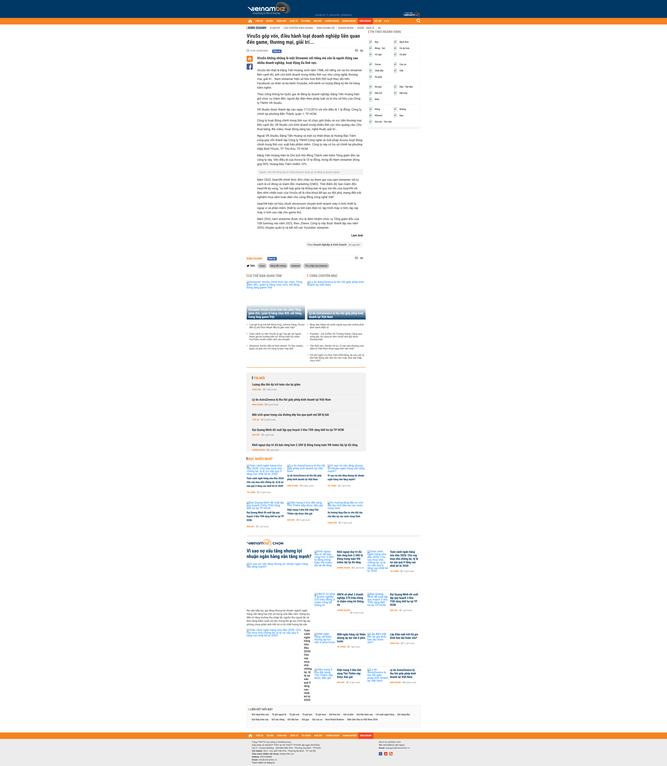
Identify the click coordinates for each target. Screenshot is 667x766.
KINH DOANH (365, 21)
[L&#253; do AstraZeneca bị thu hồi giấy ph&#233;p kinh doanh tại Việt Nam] (306, 468)
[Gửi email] (361, 51)
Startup (275, 28)
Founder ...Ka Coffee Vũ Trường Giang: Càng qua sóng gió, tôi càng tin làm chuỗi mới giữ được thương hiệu (336, 337)
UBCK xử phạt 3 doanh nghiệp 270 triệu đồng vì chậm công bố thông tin (350, 600)
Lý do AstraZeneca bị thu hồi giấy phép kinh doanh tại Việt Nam (336, 315)
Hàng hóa (256, 389)
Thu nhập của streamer (316, 265)
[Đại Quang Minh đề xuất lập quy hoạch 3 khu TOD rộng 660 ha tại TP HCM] (266, 505)
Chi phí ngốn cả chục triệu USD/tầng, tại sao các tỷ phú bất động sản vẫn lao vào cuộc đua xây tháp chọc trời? (337, 358)
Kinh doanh (257, 28)
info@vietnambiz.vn (268, 760)
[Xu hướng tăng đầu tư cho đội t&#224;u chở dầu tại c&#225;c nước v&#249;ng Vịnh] (347, 505)
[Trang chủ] (250, 21)
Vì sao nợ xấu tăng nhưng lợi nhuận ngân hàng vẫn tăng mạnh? (346, 477)
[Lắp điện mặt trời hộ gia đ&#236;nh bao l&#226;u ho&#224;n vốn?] (377, 640)
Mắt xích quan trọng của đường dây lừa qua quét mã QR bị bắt (290, 415)
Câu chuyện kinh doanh (298, 28)
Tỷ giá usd (294, 714)
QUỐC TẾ (294, 21)
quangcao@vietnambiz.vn (398, 748)
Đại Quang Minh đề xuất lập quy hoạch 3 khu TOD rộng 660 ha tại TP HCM (298, 430)
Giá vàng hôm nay (260, 714)
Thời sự (255, 420)
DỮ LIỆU (377, 21)
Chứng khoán (258, 450)
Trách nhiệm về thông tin (263, 762)
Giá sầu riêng (278, 719)
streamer (295, 265)
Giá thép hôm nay (260, 719)
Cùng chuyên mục (324, 276)
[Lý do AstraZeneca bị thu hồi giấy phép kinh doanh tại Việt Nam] (336, 300)
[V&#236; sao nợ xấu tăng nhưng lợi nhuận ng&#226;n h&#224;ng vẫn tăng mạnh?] (347, 468)
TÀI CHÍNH (305, 21)
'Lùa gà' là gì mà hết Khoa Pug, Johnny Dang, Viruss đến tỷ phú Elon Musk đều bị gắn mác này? (276, 326)
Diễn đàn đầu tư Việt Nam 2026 (362, 719)
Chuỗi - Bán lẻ (365, 28)
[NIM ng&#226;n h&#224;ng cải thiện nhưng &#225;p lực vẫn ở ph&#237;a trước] (324, 640)
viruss (262, 265)
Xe (379, 28)
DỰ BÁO (269, 21)
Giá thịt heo (293, 719)
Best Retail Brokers (335, 719)
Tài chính (251, 492)
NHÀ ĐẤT (318, 21)
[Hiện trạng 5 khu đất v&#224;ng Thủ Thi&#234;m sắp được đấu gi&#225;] (306, 504)
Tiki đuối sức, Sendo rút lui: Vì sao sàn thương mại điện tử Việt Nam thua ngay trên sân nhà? (337, 347)
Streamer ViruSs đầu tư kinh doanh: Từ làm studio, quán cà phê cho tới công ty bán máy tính (276, 347)
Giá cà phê (348, 714)
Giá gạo (305, 719)
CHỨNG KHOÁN (332, 21)
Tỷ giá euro (320, 714)
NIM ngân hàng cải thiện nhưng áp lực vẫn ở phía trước (351, 638)
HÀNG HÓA (281, 21)
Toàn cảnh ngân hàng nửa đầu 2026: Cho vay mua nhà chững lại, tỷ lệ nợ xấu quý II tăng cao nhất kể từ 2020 (265, 482)
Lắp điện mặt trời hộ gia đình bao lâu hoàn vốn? (404, 636)
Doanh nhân (345, 28)
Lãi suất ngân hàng (385, 714)
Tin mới (259, 378)
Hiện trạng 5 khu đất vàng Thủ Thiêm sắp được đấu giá (302, 511)
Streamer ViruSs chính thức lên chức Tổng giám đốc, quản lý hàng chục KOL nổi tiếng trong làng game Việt (275, 313)
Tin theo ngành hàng (385, 32)
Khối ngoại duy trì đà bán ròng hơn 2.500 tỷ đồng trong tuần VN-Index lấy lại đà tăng (304, 445)
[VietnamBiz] (270, 9)
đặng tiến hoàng (278, 265)
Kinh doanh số (326, 28)
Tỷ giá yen (307, 714)
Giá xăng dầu (403, 714)
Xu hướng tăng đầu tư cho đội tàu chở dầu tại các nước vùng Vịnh (345, 514)
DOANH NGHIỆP (349, 21)
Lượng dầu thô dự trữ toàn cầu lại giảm (276, 384)
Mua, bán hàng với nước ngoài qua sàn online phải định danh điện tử (337, 326)
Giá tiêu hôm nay (365, 714)
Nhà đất (256, 435)
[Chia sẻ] (250, 67)
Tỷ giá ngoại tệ (279, 714)
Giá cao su (317, 719)
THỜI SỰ (259, 21)
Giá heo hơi (334, 714)
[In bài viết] (357, 50)
